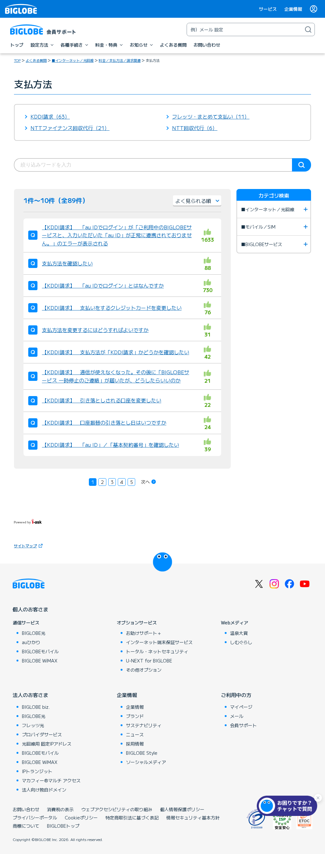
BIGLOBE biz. (36, 707)
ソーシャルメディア (146, 762)
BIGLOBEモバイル (40, 651)
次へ (145, 482)
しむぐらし (241, 642)
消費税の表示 (60, 809)
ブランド (135, 716)
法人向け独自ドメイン (44, 789)
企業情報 (293, 9)
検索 (301, 165)
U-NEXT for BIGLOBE (149, 660)
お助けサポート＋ (144, 633)
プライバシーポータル (35, 817)
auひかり (31, 642)
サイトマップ (25, 545)
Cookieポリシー (81, 817)
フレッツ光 (33, 725)
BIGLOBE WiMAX (39, 660)
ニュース (135, 734)
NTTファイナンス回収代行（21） (69, 128)
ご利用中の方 (236, 695)
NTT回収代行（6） (194, 128)
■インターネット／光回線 (73, 60)
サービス (268, 9)
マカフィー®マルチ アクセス (51, 780)
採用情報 (135, 743)
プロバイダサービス (42, 734)
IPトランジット (37, 771)
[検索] (308, 29)
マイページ (241, 707)
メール (236, 716)
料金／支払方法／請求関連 (120, 60)
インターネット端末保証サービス (159, 642)
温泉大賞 (239, 633)
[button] (288, 806)
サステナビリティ (144, 725)
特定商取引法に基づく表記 (132, 817)
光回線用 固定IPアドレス (46, 743)
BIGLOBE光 (33, 633)
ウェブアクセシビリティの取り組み (116, 809)
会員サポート (243, 725)
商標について (26, 826)
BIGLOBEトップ (63, 826)
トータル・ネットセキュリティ (157, 651)
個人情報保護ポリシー (182, 809)
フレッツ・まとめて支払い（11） (210, 116)
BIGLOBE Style (141, 753)
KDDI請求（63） (50, 116)
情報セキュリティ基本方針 (193, 817)
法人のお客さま (30, 695)
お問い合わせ (26, 809)
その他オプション (144, 670)
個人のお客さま (30, 609)
